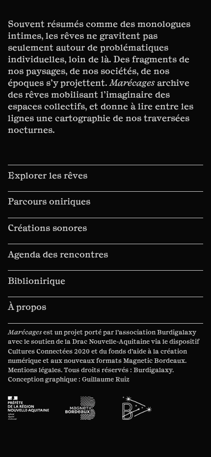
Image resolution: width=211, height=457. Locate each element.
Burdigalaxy (176, 332)
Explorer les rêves (47, 176)
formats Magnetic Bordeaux (140, 361)
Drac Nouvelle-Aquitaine (111, 342)
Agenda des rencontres (58, 255)
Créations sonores (47, 228)
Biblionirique (36, 281)
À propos (27, 307)
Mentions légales (34, 370)
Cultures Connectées (40, 351)
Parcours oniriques (49, 202)
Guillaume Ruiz (106, 379)
